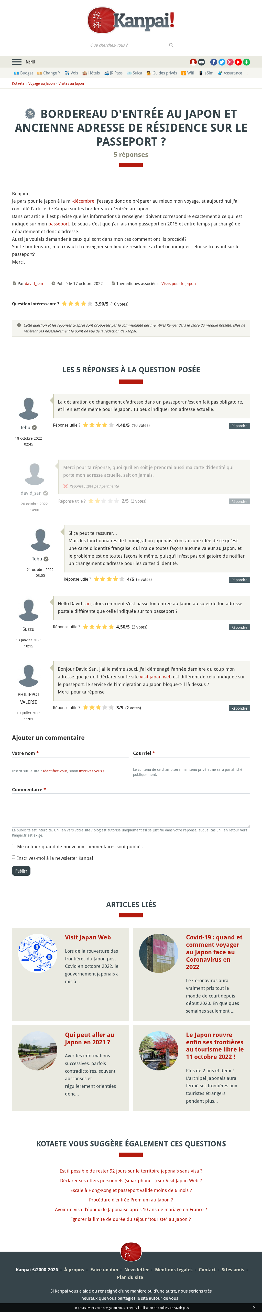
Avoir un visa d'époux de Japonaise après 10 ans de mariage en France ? (131, 1209)
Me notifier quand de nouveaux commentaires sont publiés (80, 846)
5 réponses (131, 154)
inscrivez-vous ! (91, 770)
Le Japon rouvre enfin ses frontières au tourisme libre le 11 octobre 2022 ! (215, 1045)
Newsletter (136, 1269)
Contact (207, 1269)
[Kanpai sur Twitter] (222, 62)
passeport (58, 224)
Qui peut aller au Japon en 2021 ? (89, 1038)
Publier (21, 871)
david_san (34, 283)
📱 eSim (205, 73)
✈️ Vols (71, 73)
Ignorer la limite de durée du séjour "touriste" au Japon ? (131, 1219)
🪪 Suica (134, 73)
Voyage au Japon (41, 83)
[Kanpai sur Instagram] (230, 62)
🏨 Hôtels (91, 73)
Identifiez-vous (55, 770)
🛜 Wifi (187, 73)
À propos (74, 1269)
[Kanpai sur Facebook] (213, 62)
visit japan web (156, 677)
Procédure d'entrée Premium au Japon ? (131, 1200)
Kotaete (18, 83)
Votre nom (25, 753)
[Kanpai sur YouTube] (238, 62)
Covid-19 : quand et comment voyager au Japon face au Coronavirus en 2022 (214, 952)
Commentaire (29, 789)
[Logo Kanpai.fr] (131, 20)
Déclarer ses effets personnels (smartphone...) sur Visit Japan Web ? (131, 1180)
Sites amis (233, 1269)
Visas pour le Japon (178, 283)
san (87, 603)
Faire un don (104, 1269)
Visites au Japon (71, 83)
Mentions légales (174, 1269)
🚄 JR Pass (113, 73)
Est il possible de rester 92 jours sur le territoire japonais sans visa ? (131, 1171)
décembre (83, 201)
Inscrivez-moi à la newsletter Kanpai (55, 858)
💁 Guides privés (161, 73)
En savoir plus (179, 1308)
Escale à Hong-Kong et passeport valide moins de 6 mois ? (131, 1190)
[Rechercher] (171, 45)
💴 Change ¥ (48, 73)
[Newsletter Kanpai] (201, 62)
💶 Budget (23, 73)
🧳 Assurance (229, 73)
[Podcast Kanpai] (246, 62)
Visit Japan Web (88, 937)
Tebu (25, 427)
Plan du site (130, 1277)
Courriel (144, 753)
